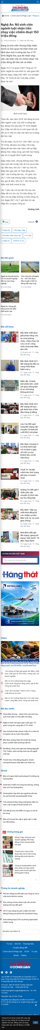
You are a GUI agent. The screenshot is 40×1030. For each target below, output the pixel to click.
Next (36, 879)
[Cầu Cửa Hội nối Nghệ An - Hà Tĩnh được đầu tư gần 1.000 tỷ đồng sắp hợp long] (30, 267)
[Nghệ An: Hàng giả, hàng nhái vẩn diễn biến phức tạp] (10, 297)
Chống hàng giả (15, 832)
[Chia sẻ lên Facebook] (36, 222)
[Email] (11, 972)
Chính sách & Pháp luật (12, 951)
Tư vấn (34, 951)
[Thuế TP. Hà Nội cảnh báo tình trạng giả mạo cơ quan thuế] (10, 476)
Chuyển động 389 (20, 947)
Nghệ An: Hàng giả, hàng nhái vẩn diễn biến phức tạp (8, 308)
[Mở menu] (2, 2)
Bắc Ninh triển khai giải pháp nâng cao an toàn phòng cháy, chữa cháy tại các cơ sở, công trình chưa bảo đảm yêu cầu (29, 341)
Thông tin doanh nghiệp (13, 888)
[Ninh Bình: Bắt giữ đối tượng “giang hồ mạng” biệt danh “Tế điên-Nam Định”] (10, 539)
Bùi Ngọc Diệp (20, 230)
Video (4, 638)
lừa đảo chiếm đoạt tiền (12, 235)
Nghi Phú (7, 230)
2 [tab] (22, 880)
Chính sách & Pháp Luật (21, 16)
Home (6, 16)
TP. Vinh (28, 235)
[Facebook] (2, 972)
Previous (4, 879)
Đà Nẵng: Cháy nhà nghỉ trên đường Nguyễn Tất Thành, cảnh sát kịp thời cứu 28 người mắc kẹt (21, 751)
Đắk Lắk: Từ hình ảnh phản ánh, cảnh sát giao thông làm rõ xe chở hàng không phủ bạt (29, 386)
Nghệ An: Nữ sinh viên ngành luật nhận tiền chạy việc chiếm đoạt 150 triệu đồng (20, 30)
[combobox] (20, 560)
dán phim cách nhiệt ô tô (11, 931)
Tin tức (9, 944)
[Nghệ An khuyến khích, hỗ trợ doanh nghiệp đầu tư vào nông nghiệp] (10, 267)
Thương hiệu (28, 944)
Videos (24, 955)
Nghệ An (7, 241)
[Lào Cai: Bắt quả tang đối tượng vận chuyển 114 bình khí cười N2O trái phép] (10, 431)
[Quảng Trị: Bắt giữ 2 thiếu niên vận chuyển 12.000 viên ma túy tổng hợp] (10, 496)
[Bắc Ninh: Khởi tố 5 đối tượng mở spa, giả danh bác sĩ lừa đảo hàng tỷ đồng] (10, 411)
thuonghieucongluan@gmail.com (17, 990)
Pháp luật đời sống (26, 40)
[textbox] (20, 560)
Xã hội (4, 770)
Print (6, 222)
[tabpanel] (20, 857)
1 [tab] (18, 880)
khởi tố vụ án (19, 241)
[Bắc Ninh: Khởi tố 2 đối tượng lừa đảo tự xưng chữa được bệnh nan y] (10, 368)
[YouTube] (6, 972)
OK (35, 1022)
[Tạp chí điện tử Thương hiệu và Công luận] (20, 964)
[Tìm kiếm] (38, 2)
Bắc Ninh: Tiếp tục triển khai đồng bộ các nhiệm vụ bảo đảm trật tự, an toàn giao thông (29, 515)
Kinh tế (18, 944)
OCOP (26, 951)
